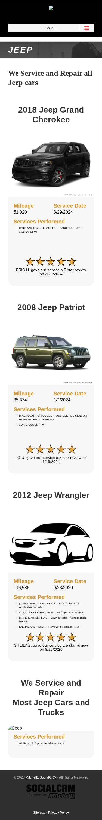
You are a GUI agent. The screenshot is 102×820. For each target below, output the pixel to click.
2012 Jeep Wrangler (51, 495)
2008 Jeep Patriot (51, 307)
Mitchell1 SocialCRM (41, 777)
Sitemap (39, 813)
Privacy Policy (58, 813)
